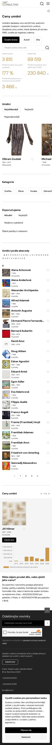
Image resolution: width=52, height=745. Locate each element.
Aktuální (8, 215)
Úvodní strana (10, 39)
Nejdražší (29, 109)
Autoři (27, 39)
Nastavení (26, 737)
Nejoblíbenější (11, 109)
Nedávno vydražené (13, 222)
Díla (38, 39)
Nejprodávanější (11, 117)
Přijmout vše (26, 730)
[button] (47, 610)
